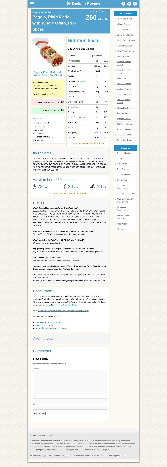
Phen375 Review (124, 84)
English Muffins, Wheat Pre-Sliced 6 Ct (48, 322)
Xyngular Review (124, 119)
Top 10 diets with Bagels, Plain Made (88, 143)
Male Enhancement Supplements (125, 200)
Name (35, 397)
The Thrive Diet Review (123, 101)
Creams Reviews (124, 175)
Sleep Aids (121, 229)
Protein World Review (126, 40)
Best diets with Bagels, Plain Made (47, 94)
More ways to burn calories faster (70, 193)
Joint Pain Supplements (122, 186)
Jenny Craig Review (125, 35)
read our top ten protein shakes (65, 305)
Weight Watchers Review (124, 63)
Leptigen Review (124, 89)
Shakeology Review (125, 19)
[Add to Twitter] (129, 4)
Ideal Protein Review (125, 51)
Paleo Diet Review (124, 46)
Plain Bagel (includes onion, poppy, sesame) (50, 328)
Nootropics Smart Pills (126, 194)
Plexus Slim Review (125, 108)
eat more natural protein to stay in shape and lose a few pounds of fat (63, 311)
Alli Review (121, 78)
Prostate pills (122, 224)
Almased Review (124, 113)
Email (35, 404)
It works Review (123, 94)
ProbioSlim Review (125, 140)
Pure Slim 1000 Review (123, 71)
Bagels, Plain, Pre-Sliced (43, 325)
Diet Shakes (122, 164)
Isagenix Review (124, 30)
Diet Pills (120, 158)
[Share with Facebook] (123, 4)
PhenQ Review (123, 56)
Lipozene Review (124, 135)
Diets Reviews (123, 169)
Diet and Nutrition (124, 153)
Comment (36, 368)
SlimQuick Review (124, 124)
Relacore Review (124, 129)
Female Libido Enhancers (123, 217)
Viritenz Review (123, 24)
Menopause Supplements (122, 208)
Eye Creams (122, 180)
